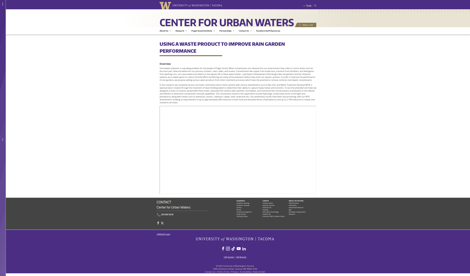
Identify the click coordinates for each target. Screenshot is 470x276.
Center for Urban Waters (227, 22)
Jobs (290, 210)
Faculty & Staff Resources (268, 31)
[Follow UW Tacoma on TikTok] (233, 249)
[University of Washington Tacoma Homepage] (235, 240)
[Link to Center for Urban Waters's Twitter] (162, 223)
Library (238, 210)
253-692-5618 (167, 214)
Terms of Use (223, 271)
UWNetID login (163, 234)
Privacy (234, 271)
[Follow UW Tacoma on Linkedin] (244, 249)
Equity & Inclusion (269, 205)
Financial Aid (267, 207)
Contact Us (244, 31)
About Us (164, 31)
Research (180, 31)
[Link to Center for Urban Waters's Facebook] (158, 223)
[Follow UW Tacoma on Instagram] (228, 249)
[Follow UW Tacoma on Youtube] (239, 249)
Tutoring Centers (242, 216)
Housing (265, 210)
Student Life (267, 214)
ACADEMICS (240, 201)
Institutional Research (296, 207)
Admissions (293, 205)
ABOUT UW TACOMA (296, 201)
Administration (294, 203)
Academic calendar (243, 205)
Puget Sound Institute (201, 31)
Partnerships (225, 31)
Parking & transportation (297, 212)
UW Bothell (241, 257)
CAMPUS (266, 201)
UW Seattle (229, 257)
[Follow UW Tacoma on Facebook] (223, 249)
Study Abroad (241, 214)
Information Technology (271, 212)
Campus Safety (268, 203)
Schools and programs (244, 212)
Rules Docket (259, 271)
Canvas (238, 207)
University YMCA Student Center (274, 216)
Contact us (210, 271)
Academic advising (242, 203)
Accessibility (245, 271)
